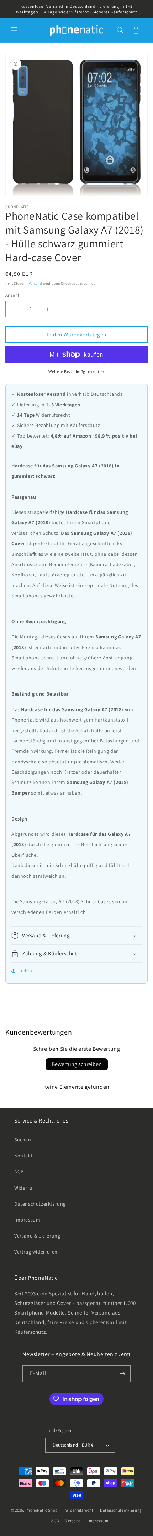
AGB (19, 1171)
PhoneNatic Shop (42, 1509)
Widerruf (24, 1188)
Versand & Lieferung (37, 1236)
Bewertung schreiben (77, 1064)
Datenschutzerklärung (40, 1204)
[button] (14, 30)
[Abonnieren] (122, 1373)
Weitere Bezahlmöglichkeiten (76, 371)
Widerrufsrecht (79, 1510)
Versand (35, 283)
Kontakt (23, 1155)
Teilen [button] (25, 970)
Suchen (22, 1139)
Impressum (27, 1220)
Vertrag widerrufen (36, 1252)
